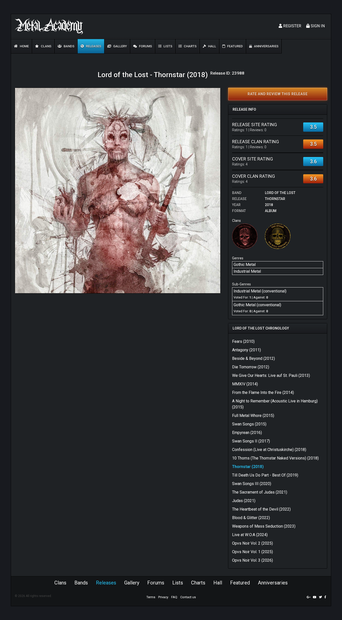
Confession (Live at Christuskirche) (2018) (269, 449)
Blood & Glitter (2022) (251, 517)
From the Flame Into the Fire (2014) (263, 392)
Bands (68, 46)
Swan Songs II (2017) (251, 441)
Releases (93, 46)
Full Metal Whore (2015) (253, 415)
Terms (150, 597)
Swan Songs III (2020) (251, 483)
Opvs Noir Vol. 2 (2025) (252, 543)
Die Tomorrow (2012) (250, 367)
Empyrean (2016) (247, 432)
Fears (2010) (243, 341)
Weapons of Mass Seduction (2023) (263, 526)
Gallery (119, 46)
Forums (145, 46)
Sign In (317, 26)
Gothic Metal (245, 264)
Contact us (188, 597)
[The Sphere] (277, 236)
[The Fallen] (244, 236)
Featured (234, 46)
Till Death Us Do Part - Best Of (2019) (265, 475)
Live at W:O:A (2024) (250, 534)
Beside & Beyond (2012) (253, 358)
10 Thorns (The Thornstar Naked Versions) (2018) (275, 458)
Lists (167, 46)
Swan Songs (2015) (249, 424)
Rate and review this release (278, 94)
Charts (190, 46)
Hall (211, 46)
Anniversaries (265, 46)
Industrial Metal (247, 271)
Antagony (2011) (246, 350)
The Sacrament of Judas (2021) (259, 492)
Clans (45, 46)
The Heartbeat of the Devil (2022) (261, 509)
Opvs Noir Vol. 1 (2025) (252, 551)
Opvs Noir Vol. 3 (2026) (252, 560)
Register (291, 26)
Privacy (163, 597)
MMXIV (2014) (245, 384)
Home (24, 46)
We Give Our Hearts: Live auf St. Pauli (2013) (271, 375)
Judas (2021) (243, 500)
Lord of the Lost (280, 193)
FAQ (174, 597)
